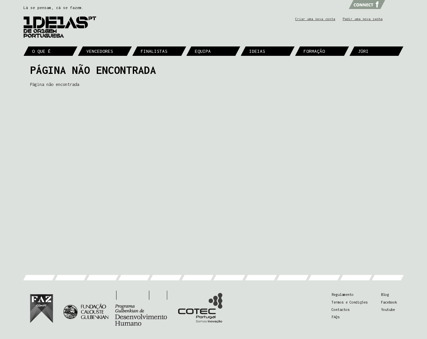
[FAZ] (41, 308)
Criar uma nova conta (315, 19)
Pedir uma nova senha (363, 19)
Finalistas (154, 51)
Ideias (257, 51)
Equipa (203, 51)
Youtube (388, 310)
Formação (314, 51)
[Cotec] (200, 308)
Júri (363, 51)
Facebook (389, 302)
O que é (41, 51)
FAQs (336, 317)
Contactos (341, 310)
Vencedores (99, 51)
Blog (385, 295)
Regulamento (343, 295)
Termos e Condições (350, 302)
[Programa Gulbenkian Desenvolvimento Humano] (115, 308)
